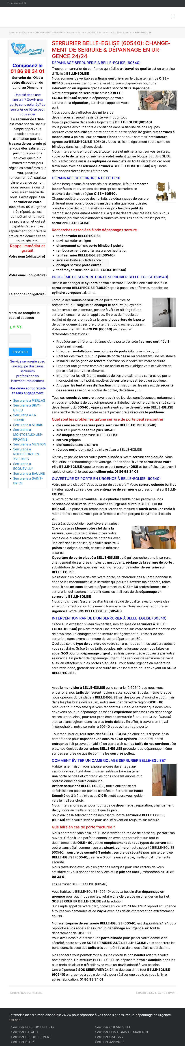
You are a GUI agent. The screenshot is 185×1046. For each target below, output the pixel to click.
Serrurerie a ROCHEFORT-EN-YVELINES (27, 454)
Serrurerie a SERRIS (28, 425)
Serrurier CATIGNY (109, 1037)
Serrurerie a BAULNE (29, 473)
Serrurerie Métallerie (20, 32)
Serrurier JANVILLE (109, 1042)
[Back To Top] (176, 1037)
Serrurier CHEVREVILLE (113, 1027)
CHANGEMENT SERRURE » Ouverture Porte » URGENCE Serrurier (72, 32)
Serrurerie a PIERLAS (29, 400)
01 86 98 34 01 (18, 3)
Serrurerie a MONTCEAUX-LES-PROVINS (28, 434)
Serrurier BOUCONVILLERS (26, 992)
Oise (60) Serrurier (121, 32)
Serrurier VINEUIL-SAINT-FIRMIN (155, 992)
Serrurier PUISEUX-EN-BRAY (33, 1027)
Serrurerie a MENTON (29, 444)
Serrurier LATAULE (25, 1032)
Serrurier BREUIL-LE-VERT (31, 1037)
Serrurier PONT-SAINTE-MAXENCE (122, 1032)
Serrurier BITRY (23, 1042)
